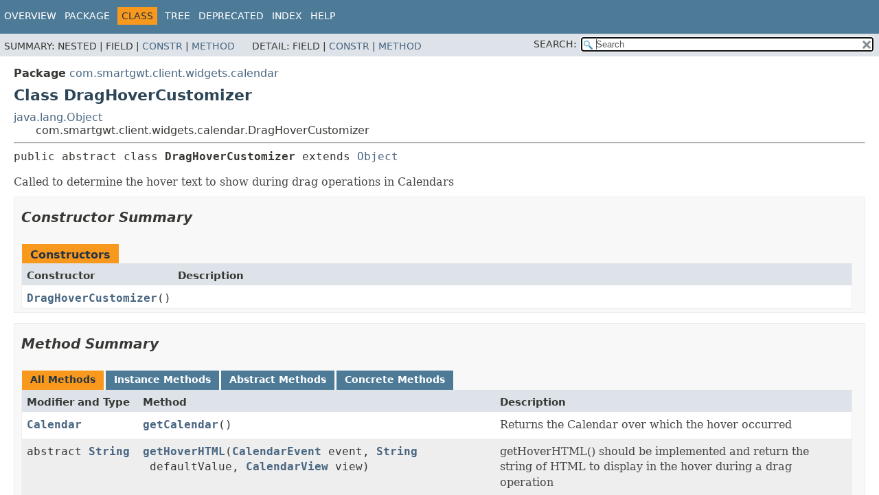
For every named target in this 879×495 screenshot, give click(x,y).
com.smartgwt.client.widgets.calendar (174, 73)
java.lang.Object (58, 117)
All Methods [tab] (62, 379)
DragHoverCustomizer (92, 298)
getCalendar (180, 424)
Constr (162, 46)
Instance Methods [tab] (162, 379)
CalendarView (287, 466)
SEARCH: (555, 44)
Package (87, 15)
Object (377, 156)
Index (287, 15)
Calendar (54, 424)
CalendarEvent (276, 451)
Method (213, 46)
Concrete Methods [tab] (395, 379)
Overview (30, 15)
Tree (177, 15)
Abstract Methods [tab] (277, 379)
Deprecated (231, 15)
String (109, 451)
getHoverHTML (184, 451)
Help (322, 15)
